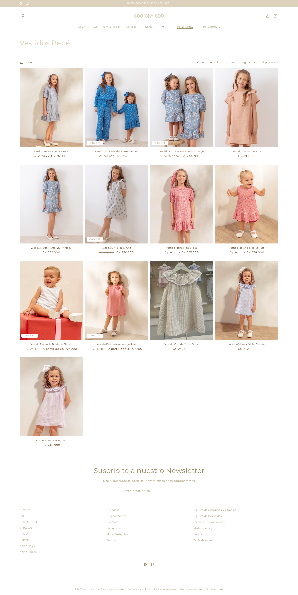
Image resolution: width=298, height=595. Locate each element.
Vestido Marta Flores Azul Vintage (51, 247)
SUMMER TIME (29, 521)
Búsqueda (113, 509)
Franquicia (113, 528)
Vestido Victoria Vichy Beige (182, 344)
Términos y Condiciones (209, 521)
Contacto (113, 521)
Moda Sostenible (117, 534)
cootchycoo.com (91, 589)
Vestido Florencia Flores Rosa (246, 247)
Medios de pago (203, 528)
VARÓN (24, 540)
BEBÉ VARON (28, 552)
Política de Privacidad (207, 515)
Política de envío (214, 589)
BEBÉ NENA (27, 546)
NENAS (24, 534)
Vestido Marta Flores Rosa (181, 247)
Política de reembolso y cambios (214, 509)
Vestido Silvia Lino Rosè (246, 151)
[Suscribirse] (176, 491)
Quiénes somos (117, 515)
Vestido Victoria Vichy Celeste (247, 344)
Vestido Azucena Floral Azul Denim (116, 151)
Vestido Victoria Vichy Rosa (51, 440)
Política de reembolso (139, 589)
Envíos (197, 534)
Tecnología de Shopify (112, 589)
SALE (23, 515)
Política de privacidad (165, 589)
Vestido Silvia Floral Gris (116, 247)
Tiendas (111, 540)
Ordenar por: (205, 62)
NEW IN (25, 509)
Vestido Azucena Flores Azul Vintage (181, 151)
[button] (23, 16)
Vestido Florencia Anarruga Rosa (116, 344)
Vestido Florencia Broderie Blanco (51, 344)
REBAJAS (26, 528)
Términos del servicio (191, 589)
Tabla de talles (202, 540)
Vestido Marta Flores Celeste (51, 151)
